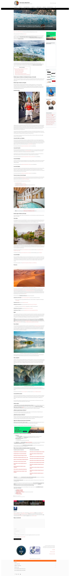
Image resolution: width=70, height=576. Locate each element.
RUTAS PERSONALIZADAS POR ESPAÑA (19, 570)
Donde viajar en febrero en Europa (19, 70)
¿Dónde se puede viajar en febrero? (19, 71)
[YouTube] (55, 3)
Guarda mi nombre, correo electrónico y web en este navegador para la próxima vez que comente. (27, 534)
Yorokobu (23, 512)
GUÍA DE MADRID (23, 8)
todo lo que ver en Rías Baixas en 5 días (29, 210)
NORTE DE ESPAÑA (48, 8)
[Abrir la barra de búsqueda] (55, 7)
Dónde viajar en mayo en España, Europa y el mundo (37, 460)
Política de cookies (52, 551)
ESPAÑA (15, 560)
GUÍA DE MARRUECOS (36, 8)
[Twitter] (52, 3)
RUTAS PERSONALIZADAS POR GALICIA (19, 568)
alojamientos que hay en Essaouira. (32, 304)
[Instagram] (53, 3)
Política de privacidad (22, 536)
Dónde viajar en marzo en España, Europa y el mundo (37, 456)
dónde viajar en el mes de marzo (26, 289)
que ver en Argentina (24, 391)
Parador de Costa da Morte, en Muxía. (21, 185)
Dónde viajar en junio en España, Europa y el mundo (37, 462)
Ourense (23, 184)
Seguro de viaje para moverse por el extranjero (20, 73)
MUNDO (15, 562)
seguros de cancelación (29, 442)
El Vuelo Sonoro (21, 515)
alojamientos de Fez (25, 302)
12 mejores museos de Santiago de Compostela (21, 503)
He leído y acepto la (19, 536)
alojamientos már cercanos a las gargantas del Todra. (31, 310)
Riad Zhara (24, 306)
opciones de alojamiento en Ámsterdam (26, 252)
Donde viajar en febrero (17, 496)
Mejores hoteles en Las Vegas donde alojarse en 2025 (35, 503)
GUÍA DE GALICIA (29, 8)
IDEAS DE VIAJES (20, 31)
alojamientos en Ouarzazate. (29, 308)
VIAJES (17, 31)
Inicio (14, 31)
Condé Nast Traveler (32, 512)
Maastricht (40, 252)
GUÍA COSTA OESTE (17, 8)
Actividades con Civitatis (19, 490)
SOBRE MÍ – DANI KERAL (17, 565)
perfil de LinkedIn (34, 515)
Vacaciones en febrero (22, 496)
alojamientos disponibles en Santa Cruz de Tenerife (28, 156)
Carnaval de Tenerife (28, 150)
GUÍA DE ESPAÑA (42, 8)
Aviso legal (53, 549)
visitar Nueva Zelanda (37, 325)
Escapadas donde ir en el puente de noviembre (20, 451)
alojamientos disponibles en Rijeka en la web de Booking (29, 262)
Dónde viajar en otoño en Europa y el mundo (20, 461)
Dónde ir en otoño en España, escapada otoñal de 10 (21, 459)
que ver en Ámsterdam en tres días (26, 249)
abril (23, 407)
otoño (25, 293)
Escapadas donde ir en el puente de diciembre (20, 453)
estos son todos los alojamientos (26, 297)
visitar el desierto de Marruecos (30, 290)
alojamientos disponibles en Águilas (26, 173)
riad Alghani (17, 300)
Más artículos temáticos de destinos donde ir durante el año (22, 74)
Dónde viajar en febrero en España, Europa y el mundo (21, 68)
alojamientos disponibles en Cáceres (26, 164)
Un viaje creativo (24, 2)
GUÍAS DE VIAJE (16, 567)
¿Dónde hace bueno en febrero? (19, 72)
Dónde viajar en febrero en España (19, 69)
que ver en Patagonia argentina (37, 391)
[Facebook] (50, 3)
